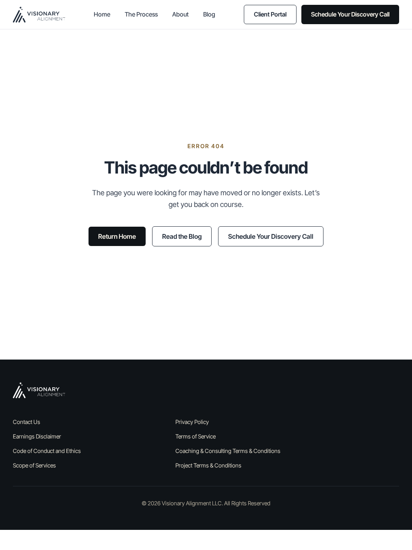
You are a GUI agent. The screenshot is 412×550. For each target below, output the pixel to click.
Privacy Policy (192, 421)
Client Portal (270, 14)
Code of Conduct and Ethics (47, 450)
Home (102, 14)
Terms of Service (195, 436)
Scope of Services (34, 465)
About (180, 14)
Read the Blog (182, 236)
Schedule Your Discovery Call (350, 14)
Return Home (117, 236)
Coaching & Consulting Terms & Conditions (227, 450)
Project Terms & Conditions (208, 465)
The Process (141, 14)
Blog (209, 14)
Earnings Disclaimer (37, 436)
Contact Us (26, 421)
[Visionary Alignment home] (39, 14)
